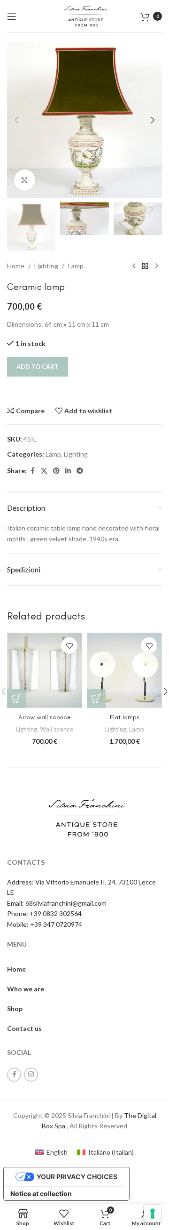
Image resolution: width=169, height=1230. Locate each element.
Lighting (46, 266)
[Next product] (156, 266)
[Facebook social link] (32, 471)
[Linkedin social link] (68, 471)
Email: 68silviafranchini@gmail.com (57, 903)
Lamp (76, 266)
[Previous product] (133, 266)
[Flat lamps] (124, 670)
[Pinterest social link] (56, 471)
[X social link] (44, 471)
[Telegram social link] (80, 471)
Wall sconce (56, 729)
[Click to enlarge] (24, 180)
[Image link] (84, 817)
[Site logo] (84, 15)
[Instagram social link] (31, 1075)
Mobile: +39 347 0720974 (44, 924)
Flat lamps (124, 717)
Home (15, 266)
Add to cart (37, 366)
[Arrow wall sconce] (44, 670)
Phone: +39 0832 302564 (44, 913)
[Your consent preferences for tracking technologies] (152, 1213)
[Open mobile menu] (11, 16)
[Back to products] (145, 266)
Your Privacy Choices (77, 1177)
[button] (16, 120)
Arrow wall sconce (44, 717)
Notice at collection (41, 1194)
